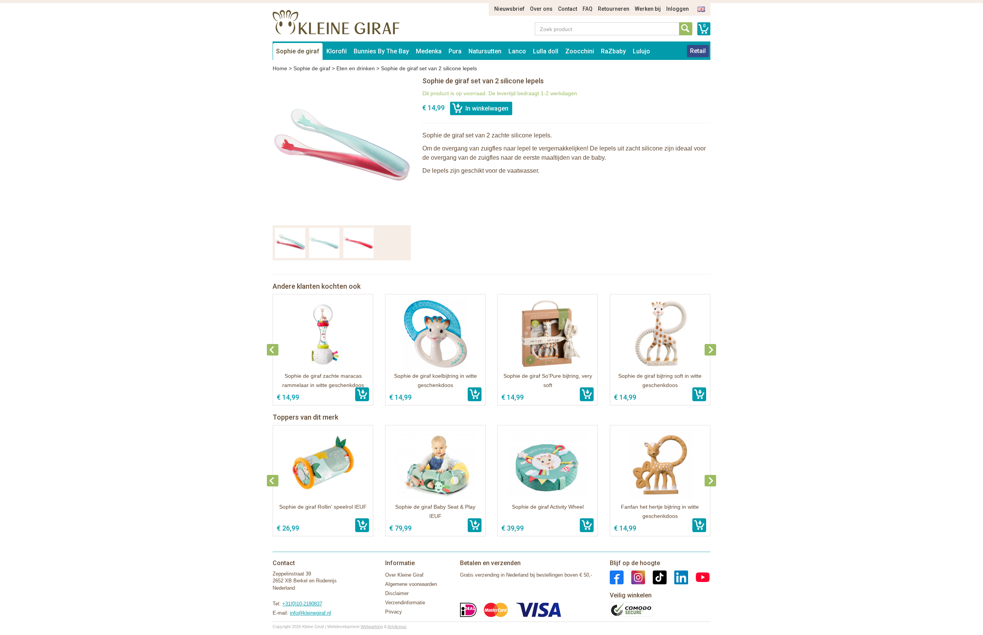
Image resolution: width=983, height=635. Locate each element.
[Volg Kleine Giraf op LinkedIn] (677, 577)
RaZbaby (613, 51)
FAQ (587, 9)
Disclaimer (397, 593)
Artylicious (397, 626)
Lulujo (641, 51)
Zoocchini (579, 51)
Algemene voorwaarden (411, 584)
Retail (698, 51)
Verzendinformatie (405, 602)
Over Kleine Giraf (404, 575)
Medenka (429, 51)
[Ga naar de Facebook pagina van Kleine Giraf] (617, 577)
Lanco (517, 51)
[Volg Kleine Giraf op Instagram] (634, 577)
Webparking (372, 626)
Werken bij (648, 9)
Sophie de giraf (297, 51)
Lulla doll (545, 51)
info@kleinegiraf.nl (310, 613)
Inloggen (677, 9)
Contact (567, 9)
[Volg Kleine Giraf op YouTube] (699, 577)
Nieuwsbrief (509, 9)
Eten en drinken (355, 68)
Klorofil (336, 51)
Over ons (541, 9)
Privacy (393, 612)
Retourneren (613, 9)
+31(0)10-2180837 (302, 604)
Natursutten (484, 51)
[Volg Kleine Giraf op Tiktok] (656, 577)
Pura (455, 51)
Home (280, 68)
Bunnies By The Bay (381, 51)
